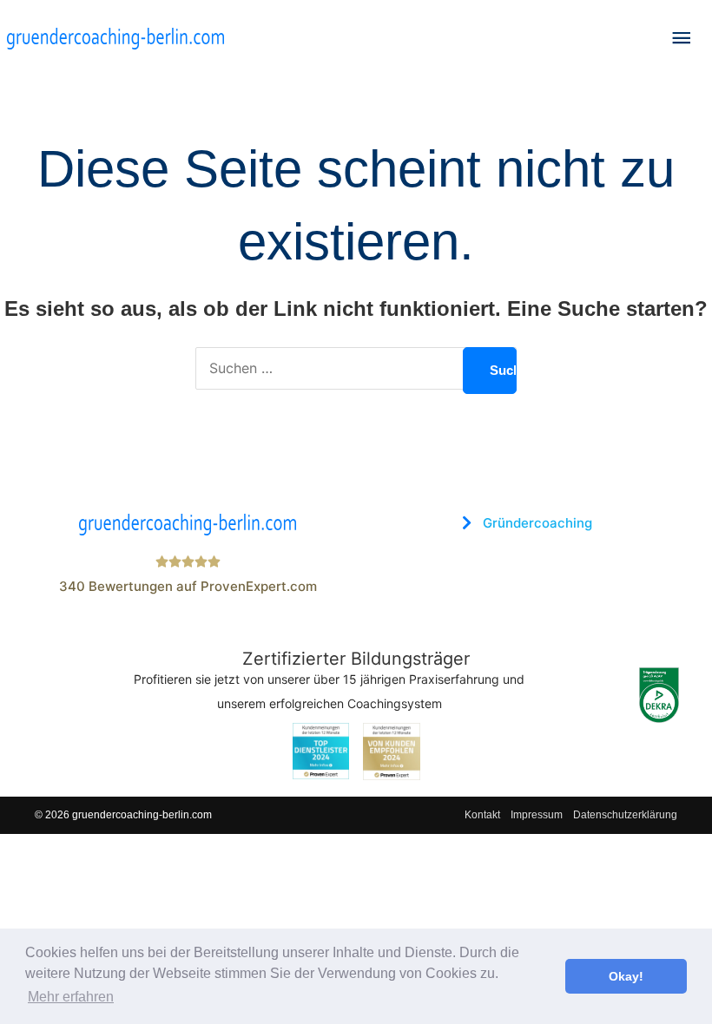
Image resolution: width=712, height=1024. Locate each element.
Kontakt (482, 815)
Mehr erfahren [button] (71, 996)
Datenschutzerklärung (625, 815)
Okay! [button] (626, 976)
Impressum (537, 815)
